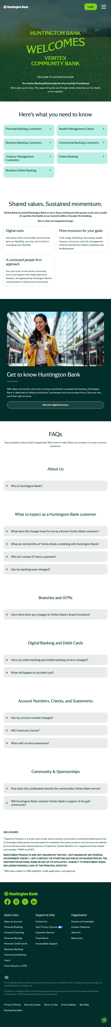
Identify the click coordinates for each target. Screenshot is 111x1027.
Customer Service (45, 932)
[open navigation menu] (103, 6)
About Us (76, 932)
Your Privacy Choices (47, 927)
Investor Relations (80, 927)
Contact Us (41, 921)
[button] (55, 486)
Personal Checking (14, 932)
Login (91, 7)
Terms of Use (51, 1005)
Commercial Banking (15, 955)
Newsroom (77, 938)
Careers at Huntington (82, 921)
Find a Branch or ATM (15, 966)
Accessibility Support (47, 944)
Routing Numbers (13, 1010)
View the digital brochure (56, 405)
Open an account (13, 921)
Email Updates (68, 1005)
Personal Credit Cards (15, 944)
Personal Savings (13, 938)
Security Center (32, 1005)
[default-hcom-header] (15, 7)
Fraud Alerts (42, 938)
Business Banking (13, 949)
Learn (7, 960)
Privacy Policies (12, 1005)
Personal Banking (13, 927)
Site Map (84, 1005)
